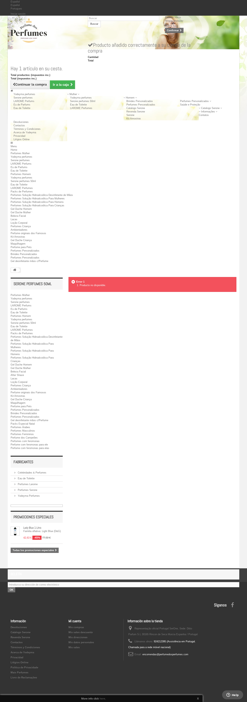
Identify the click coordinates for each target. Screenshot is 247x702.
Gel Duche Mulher (21, 212)
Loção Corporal (19, 222)
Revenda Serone (135, 111)
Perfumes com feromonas (25, 441)
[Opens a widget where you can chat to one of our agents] (232, 695)
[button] (73, 94)
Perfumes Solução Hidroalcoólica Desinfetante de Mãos (42, 195)
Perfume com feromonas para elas (30, 448)
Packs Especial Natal (23, 423)
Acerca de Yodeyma (25, 132)
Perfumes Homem (21, 174)
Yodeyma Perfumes (28, 495)
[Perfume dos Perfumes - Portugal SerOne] (46, 31)
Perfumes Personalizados (140, 104)
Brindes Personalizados (139, 101)
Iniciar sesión (18, 13)
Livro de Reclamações (24, 677)
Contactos (19, 125)
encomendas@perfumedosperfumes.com (165, 654)
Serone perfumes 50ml (82, 101)
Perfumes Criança (21, 226)
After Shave (17, 375)
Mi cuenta (75, 621)
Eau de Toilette (22, 108)
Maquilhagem (18, 243)
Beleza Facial (18, 215)
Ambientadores (19, 229)
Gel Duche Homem (21, 208)
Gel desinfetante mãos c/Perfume (29, 261)
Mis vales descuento (81, 632)
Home (14, 149)
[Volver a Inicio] (14, 270)
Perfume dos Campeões (24, 437)
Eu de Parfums (22, 104)
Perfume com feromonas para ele (29, 444)
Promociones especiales (33, 516)
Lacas (14, 219)
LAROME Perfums (24, 101)
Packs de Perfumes (22, 191)
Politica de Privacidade (24, 667)
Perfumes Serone (27, 490)
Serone (130, 115)
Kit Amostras (133, 118)
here (102, 698)
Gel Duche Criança (21, 240)
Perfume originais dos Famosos (28, 233)
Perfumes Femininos (22, 434)
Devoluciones (21, 122)
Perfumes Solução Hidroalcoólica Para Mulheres (38, 198)
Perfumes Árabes (20, 427)
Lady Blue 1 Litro (32, 527)
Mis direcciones (78, 637)
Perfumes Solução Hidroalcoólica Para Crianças (37, 205)
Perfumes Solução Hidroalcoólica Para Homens (37, 202)
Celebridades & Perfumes (31, 472)
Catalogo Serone (135, 108)
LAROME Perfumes (81, 108)
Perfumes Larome (27, 484)
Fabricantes (23, 461)
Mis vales (74, 647)
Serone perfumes (23, 97)
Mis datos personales (81, 642)
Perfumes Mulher (20, 153)
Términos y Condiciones (27, 128)
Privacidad (19, 135)
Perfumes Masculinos (23, 430)
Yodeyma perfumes (24, 94)
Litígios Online (22, 139)
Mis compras (76, 627)
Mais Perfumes (19, 672)
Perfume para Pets (21, 247)
